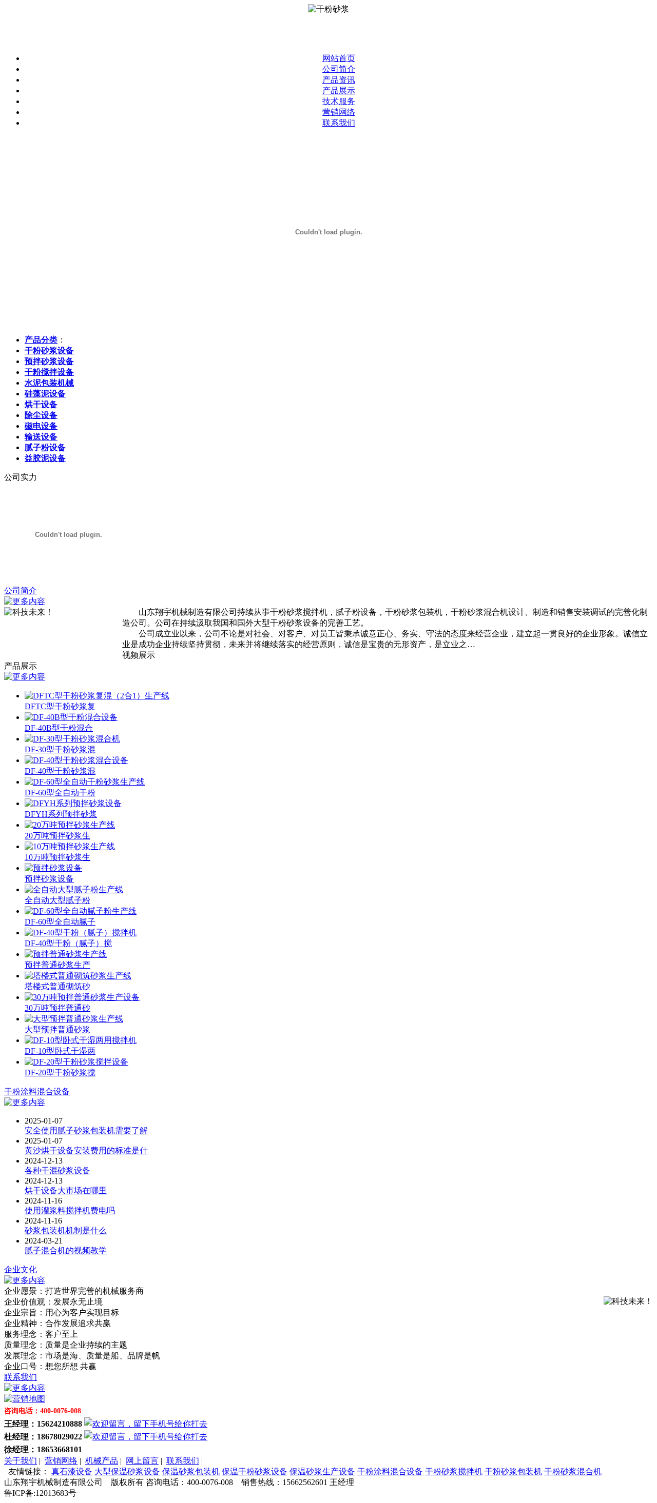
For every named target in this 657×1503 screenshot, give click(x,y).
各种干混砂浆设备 (57, 1170)
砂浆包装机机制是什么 (66, 1230)
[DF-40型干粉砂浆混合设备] (76, 760)
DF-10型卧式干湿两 (60, 1051)
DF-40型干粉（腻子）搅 (68, 943)
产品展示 (338, 90)
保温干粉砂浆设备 (254, 1471)
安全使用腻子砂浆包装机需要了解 (86, 1130)
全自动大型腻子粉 (57, 900)
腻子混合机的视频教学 (66, 1250)
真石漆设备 (71, 1471)
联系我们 (338, 122)
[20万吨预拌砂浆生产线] (70, 824)
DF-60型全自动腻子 (60, 921)
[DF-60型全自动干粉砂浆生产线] (85, 781)
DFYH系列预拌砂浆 (61, 814)
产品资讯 (338, 79)
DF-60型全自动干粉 (60, 792)
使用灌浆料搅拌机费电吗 (70, 1210)
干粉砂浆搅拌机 (453, 1471)
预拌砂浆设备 (49, 878)
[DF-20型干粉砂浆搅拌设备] (76, 1061)
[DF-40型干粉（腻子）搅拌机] (81, 932)
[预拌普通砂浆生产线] (66, 954)
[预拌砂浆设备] (53, 868)
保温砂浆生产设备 (322, 1471)
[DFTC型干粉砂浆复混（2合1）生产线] (97, 695)
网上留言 (142, 1460)
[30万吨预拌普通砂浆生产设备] (82, 997)
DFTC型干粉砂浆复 (60, 706)
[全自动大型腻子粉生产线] (74, 889)
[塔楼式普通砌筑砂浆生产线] (78, 975)
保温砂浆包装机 (191, 1471)
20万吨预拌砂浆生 (57, 835)
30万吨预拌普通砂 (57, 1008)
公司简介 (338, 69)
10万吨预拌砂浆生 (57, 857)
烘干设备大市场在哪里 (66, 1190)
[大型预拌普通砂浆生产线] (74, 1018)
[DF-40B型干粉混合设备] (71, 717)
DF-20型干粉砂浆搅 (60, 1072)
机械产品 (101, 1460)
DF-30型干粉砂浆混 (60, 749)
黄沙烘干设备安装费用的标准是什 (86, 1150)
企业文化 (20, 1269)
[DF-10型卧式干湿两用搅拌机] (81, 1040)
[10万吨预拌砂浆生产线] (70, 846)
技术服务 (338, 101)
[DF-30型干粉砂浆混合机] (72, 738)
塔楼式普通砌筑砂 (57, 986)
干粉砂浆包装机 (513, 1471)
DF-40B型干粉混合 (59, 728)
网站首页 (338, 58)
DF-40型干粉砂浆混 (60, 771)
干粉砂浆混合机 (573, 1471)
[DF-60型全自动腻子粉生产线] (81, 911)
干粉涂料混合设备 (37, 1091)
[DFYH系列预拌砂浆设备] (73, 803)
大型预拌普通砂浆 (57, 1029)
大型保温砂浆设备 (127, 1471)
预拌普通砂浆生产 (57, 964)
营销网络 (338, 112)
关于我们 (20, 1460)
